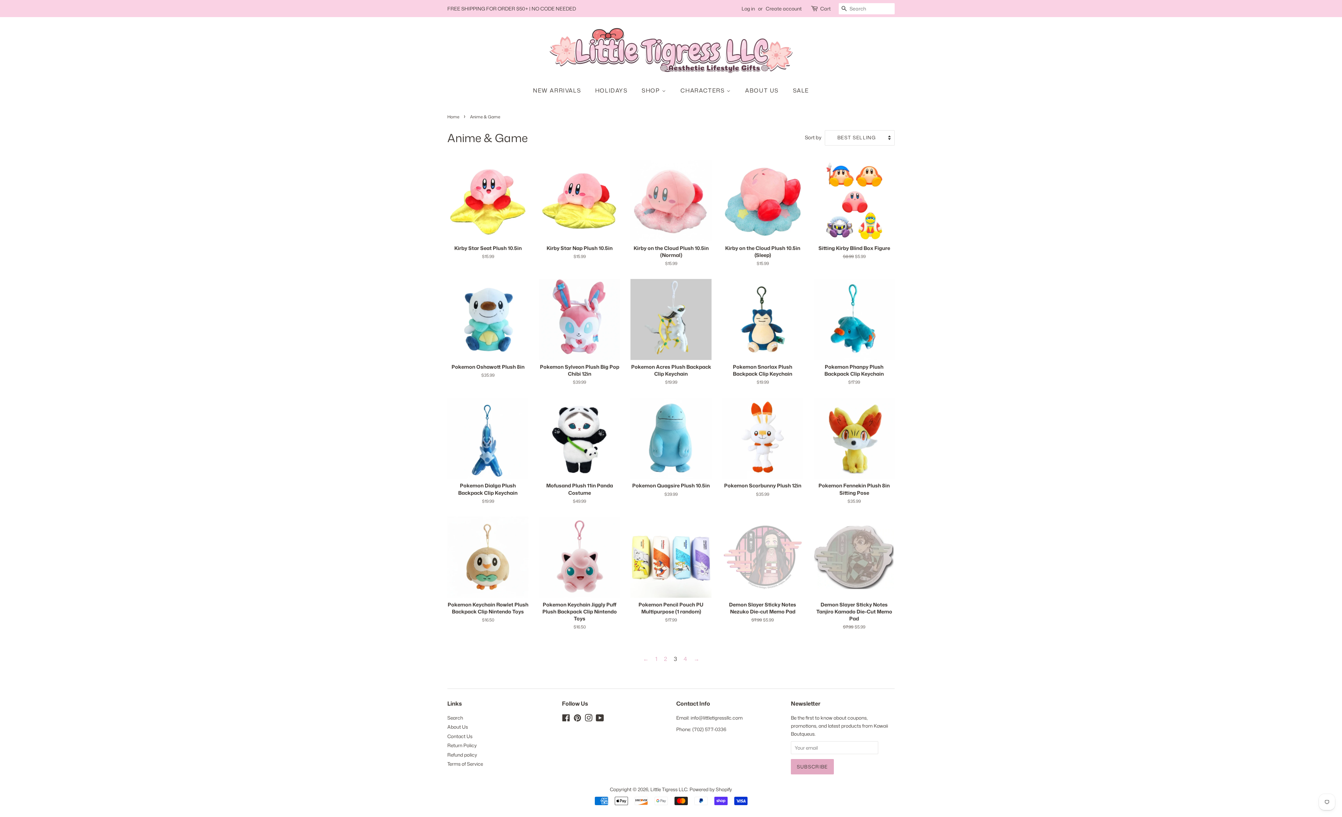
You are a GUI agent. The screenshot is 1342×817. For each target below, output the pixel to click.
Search (455, 717)
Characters (703, 90)
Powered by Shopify (711, 789)
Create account (784, 8)
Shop (652, 90)
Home (453, 117)
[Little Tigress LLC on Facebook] (566, 719)
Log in (748, 8)
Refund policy (462, 754)
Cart (825, 8)
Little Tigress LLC (668, 789)
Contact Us (459, 736)
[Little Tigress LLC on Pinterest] (577, 719)
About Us (762, 90)
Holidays (611, 90)
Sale (801, 90)
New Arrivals (557, 90)
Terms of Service (465, 763)
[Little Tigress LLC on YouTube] (600, 719)
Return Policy (462, 745)
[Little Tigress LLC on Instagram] (588, 719)
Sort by (813, 137)
